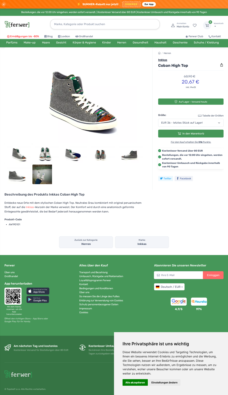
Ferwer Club (196, 36)
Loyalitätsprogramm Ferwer (95, 280)
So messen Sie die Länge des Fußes (99, 296)
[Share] (222, 65)
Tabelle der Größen (213, 115)
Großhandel (86, 36)
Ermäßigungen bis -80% (24, 36)
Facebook (185, 178)
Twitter (167, 178)
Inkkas (30, 207)
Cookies (83, 312)
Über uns (9, 272)
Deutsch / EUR (170, 287)
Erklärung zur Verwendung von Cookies (101, 300)
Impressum (85, 308)
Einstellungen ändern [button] (164, 382)
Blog (50, 36)
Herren (167, 53)
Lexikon (65, 36)
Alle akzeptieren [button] (135, 382)
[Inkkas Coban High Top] (74, 96)
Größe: (162, 115)
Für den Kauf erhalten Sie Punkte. (191, 142)
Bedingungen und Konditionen (96, 288)
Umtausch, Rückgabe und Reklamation (101, 276)
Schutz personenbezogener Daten (98, 304)
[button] (38, 291)
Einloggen (213, 275)
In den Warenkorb (193, 133)
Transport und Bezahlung (93, 272)
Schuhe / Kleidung (206, 42)
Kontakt (216, 36)
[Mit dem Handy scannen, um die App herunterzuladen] (14, 296)
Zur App (149, 4)
